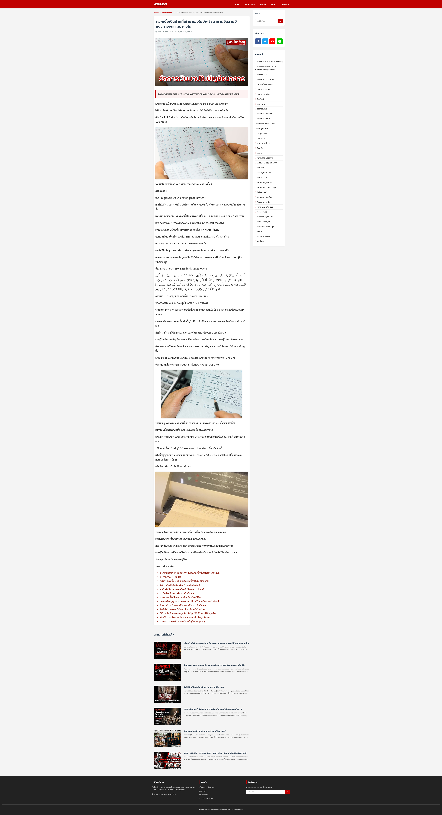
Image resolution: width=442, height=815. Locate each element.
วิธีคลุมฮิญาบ (261, 133)
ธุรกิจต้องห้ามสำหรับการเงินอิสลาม (177, 593)
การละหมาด (260, 104)
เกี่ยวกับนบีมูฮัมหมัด (264, 182)
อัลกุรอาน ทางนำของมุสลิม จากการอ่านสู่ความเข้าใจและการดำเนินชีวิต (214, 665)
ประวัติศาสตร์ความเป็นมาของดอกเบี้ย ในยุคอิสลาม (185, 618)
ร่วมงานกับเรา (203, 795)
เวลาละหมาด (250, 4)
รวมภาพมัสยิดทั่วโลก (264, 84)
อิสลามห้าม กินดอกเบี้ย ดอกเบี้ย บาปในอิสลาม (183, 605)
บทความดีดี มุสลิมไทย (264, 157)
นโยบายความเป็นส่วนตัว (207, 787)
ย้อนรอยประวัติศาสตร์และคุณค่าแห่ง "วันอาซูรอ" (205, 731)
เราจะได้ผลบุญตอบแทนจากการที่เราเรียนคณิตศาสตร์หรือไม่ (189, 601)
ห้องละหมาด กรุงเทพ (264, 113)
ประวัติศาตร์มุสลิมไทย (264, 216)
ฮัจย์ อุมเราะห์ (261, 192)
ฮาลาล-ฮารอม (262, 211)
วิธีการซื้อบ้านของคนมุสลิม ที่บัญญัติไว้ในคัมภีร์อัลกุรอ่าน (188, 613)
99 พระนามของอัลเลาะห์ (265, 79)
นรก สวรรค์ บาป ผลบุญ (265, 226)
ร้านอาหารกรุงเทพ (263, 89)
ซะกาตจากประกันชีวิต (171, 577)
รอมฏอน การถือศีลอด (264, 197)
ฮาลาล (273, 4)
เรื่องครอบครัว (261, 108)
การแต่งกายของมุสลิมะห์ (265, 123)
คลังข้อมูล (285, 4)
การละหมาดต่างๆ (263, 143)
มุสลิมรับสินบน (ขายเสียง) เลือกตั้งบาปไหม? (182, 589)
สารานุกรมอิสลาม (263, 236)
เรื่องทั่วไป (260, 99)
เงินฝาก (174, 32)
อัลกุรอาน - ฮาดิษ (263, 202)
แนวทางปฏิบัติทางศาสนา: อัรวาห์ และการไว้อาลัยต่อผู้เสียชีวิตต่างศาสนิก (215, 753)
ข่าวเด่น (263, 4)
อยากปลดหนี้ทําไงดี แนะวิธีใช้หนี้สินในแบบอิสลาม (184, 581)
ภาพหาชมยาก (261, 74)
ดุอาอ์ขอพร (260, 241)
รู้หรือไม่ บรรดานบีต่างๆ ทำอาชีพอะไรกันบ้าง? (182, 609)
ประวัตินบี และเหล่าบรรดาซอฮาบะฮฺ (269, 61)
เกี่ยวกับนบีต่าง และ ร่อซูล (266, 187)
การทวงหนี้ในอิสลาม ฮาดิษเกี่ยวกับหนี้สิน (180, 597)
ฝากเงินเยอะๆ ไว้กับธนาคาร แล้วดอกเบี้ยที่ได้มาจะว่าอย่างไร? (190, 573)
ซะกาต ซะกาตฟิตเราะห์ (264, 207)
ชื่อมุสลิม (259, 148)
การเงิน (189, 32)
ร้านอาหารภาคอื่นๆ (263, 94)
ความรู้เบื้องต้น (262, 177)
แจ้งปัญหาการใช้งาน (206, 798)
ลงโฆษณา (202, 791)
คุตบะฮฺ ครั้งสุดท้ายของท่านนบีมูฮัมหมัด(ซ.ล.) (182, 622)
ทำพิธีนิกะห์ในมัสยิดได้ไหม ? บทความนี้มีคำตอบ (204, 687)
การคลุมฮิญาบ (262, 128)
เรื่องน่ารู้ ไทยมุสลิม (263, 172)
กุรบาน (259, 153)
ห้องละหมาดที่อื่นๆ (263, 118)
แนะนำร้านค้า (261, 138)
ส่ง (287, 792)
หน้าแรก (237, 4)
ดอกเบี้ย (168, 32)
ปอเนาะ (259, 231)
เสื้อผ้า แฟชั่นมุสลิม (263, 221)
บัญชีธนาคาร (182, 32)
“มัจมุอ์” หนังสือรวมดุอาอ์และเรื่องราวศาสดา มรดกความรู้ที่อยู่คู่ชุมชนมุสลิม (216, 643)
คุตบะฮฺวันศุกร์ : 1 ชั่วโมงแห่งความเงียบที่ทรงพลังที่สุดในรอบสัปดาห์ (213, 709)
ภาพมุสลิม (260, 167)
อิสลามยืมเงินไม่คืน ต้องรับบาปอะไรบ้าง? (180, 585)
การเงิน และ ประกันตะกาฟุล (266, 162)
